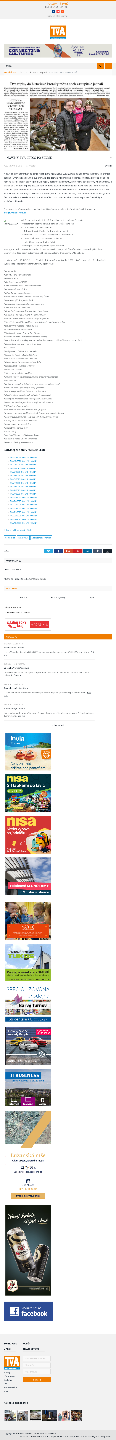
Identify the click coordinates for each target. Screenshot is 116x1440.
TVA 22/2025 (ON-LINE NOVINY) (23, 508)
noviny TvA (23, 537)
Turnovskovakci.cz (24, 1433)
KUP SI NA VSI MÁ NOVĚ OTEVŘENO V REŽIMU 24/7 (58, 7)
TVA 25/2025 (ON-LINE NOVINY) (23, 497)
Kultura (23, 597)
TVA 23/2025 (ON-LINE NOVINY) (23, 504)
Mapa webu (106, 1436)
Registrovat (62, 15)
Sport (93, 597)
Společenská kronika (41, 537)
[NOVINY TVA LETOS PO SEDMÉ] (58, 117)
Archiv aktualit (58, 725)
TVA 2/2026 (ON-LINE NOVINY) (23, 490)
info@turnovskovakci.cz (15, 212)
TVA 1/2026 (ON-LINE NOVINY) (23, 493)
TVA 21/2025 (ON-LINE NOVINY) (23, 512)
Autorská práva (72, 1436)
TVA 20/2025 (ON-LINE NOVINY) (23, 515)
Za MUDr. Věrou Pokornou (16, 667)
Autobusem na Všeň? (14, 647)
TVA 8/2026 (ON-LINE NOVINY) (23, 468)
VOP (46, 1436)
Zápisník (108, 166)
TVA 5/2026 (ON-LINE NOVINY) (23, 479)
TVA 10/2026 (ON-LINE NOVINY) (23, 461)
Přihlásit (51, 15)
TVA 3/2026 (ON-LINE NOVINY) (23, 486)
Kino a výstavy (58, 597)
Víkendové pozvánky (14, 708)
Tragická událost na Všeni (16, 688)
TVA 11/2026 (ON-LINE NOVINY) (23, 457)
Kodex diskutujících (90, 1436)
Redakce (24, 1436)
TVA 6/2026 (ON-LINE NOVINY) (23, 475)
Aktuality (11, 637)
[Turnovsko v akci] (58, 31)
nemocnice (10, 537)
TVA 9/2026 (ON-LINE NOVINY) (23, 464)
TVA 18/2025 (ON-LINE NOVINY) (23, 523)
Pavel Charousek (12, 569)
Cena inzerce (36, 1436)
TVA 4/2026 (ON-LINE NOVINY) (23, 483)
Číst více (17, 675)
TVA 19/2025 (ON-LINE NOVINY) (23, 519)
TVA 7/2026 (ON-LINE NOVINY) (23, 472)
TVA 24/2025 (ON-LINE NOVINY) (23, 501)
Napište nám (56, 1436)
